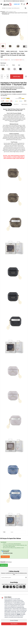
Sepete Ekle (16, 76)
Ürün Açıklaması (6, 104)
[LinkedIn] (24, 586)
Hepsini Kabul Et (14, 623)
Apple (7, 11)
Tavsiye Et (16, 104)
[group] (14, 28)
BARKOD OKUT (17, 4)
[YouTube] (17, 586)
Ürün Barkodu (6, 551)
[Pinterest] (20, 586)
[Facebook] (4, 586)
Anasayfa (3, 11)
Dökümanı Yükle (4, 565)
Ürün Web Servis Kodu (7, 553)
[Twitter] (7, 586)
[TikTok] (14, 586)
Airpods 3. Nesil (13, 11)
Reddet (18, 614)
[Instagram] (10, 586)
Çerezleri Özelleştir (14, 620)
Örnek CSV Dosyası (5, 556)
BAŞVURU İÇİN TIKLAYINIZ (11, 89)
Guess (2, 51)
